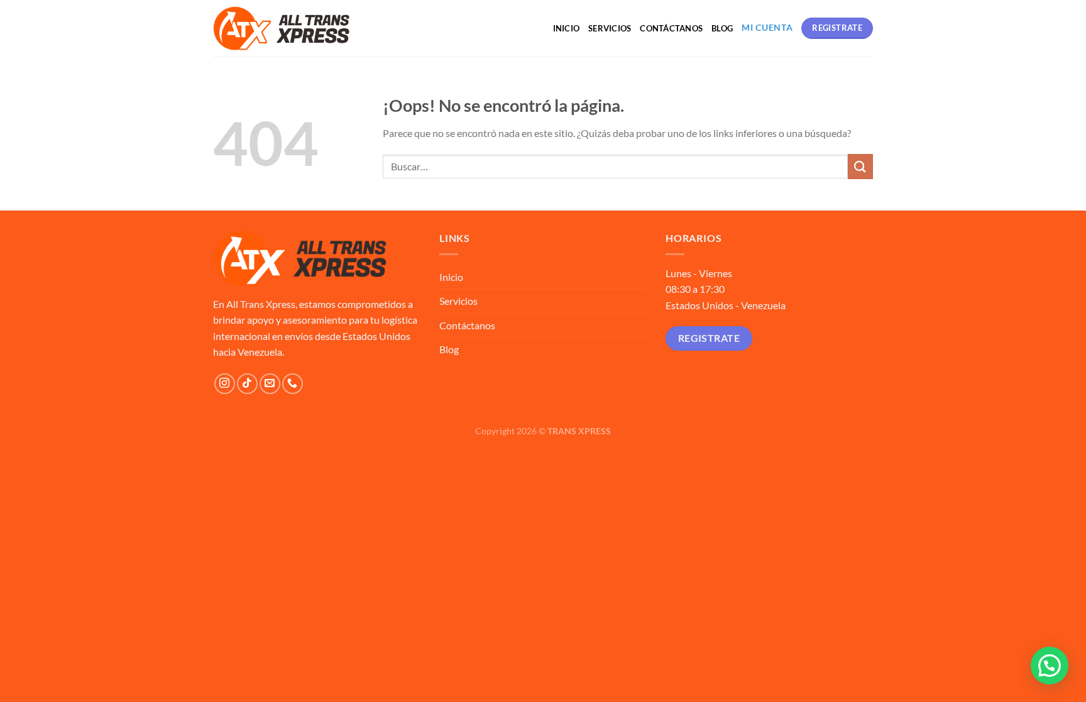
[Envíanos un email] (270, 383)
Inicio (566, 28)
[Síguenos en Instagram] (224, 383)
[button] (1049, 665)
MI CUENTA (767, 28)
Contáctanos (671, 28)
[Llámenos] (292, 383)
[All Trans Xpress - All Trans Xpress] (281, 28)
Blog (722, 28)
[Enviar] (860, 166)
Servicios (609, 28)
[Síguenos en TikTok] (247, 383)
